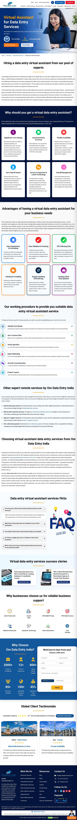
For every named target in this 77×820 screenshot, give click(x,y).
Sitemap (41, 791)
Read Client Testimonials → (65, 716)
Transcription (60, 6)
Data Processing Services (27, 778)
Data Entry (23, 6)
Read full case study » (24, 582)
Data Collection (48, 6)
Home (32, 2)
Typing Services (24, 794)
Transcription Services (26, 781)
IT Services (23, 800)
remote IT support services (30, 420)
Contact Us (70, 2)
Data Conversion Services (27, 788)
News (41, 778)
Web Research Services (27, 785)
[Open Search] (52, 2)
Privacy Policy (43, 788)
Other (73, 6)
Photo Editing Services (26, 797)
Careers (41, 785)
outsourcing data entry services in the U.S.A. (22, 457)
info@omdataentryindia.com (65, 775)
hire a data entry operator (35, 424)
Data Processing (31, 6)
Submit (57, 687)
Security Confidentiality (45, 800)
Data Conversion (40, 6)
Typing (54, 6)
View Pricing (27, 45)
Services (9, 55)
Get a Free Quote (11, 45)
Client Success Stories (44, 2)
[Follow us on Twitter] (58, 791)
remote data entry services (30, 408)
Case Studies (43, 781)
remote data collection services (41, 412)
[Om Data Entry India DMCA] (53, 818)
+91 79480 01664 (63, 782)
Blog (36, 2)
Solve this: (47, 680)
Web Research (67, 6)
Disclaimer (42, 797)
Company (60, 2)
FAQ (40, 794)
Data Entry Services (18, 55)
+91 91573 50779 (63, 778)
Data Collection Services (27, 791)
